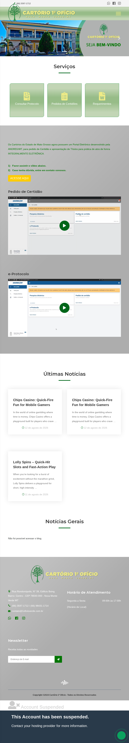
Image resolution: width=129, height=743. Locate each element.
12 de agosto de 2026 (36, 427)
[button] (9, 38)
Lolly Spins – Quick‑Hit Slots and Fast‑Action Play (34, 464)
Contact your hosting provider (33, 726)
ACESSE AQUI (19, 178)
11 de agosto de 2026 (36, 494)
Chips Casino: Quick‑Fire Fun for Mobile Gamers (33, 402)
